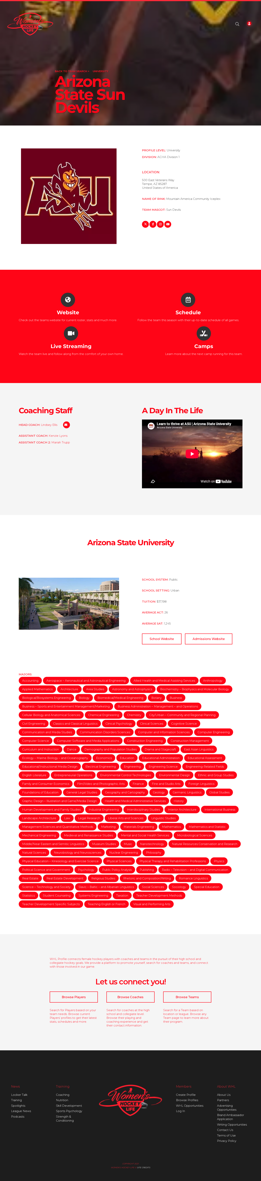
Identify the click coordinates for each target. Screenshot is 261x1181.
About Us (223, 1095)
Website (68, 312)
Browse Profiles (187, 1100)
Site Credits (143, 1167)
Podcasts (17, 1116)
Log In (180, 1111)
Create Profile (186, 1095)
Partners (223, 1100)
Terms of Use (226, 1135)
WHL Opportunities (189, 1105)
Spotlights (18, 1105)
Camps (203, 346)
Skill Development (69, 1105)
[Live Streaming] (71, 333)
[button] (237, 24)
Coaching (62, 1095)
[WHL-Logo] (30, 24)
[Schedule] (188, 300)
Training (16, 1100)
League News (21, 1111)
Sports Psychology (69, 1111)
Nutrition (62, 1100)
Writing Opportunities (232, 1124)
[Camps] (204, 333)
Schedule (188, 312)
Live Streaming (71, 346)
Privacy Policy (226, 1141)
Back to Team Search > (72, 71)
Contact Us (225, 1130)
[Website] (68, 300)
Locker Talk (19, 1095)
